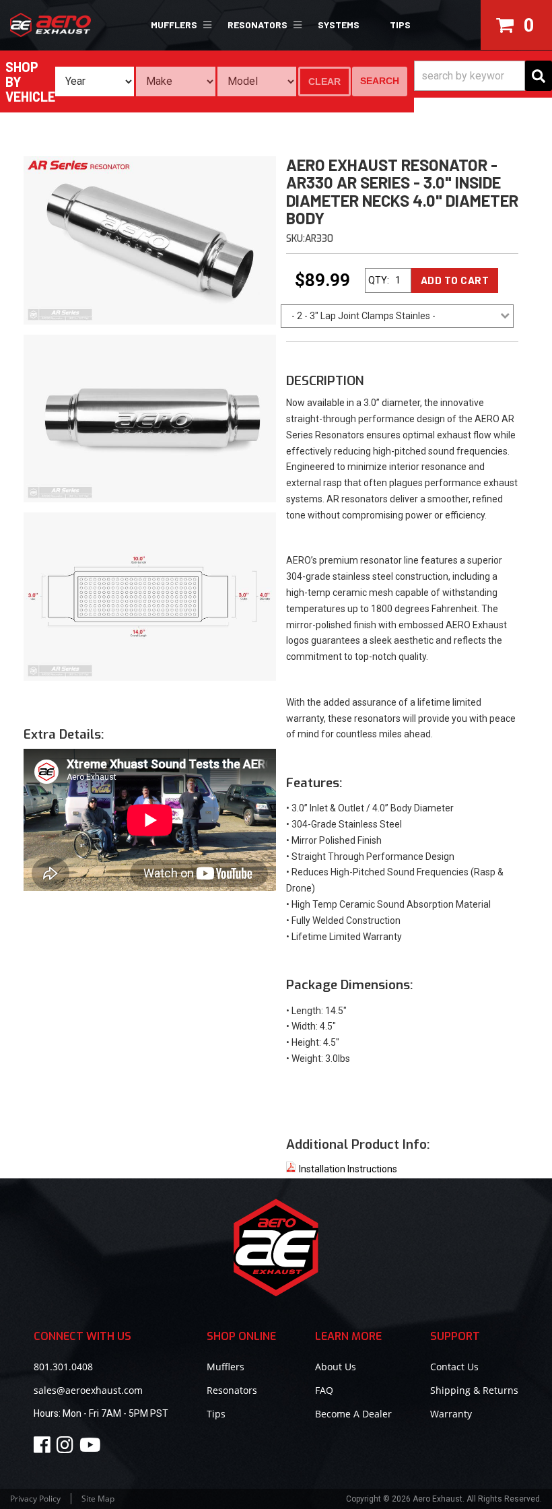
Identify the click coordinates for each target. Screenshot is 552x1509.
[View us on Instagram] (67, 1448)
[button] (179, 24)
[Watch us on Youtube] (92, 1448)
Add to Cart (455, 280)
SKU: (295, 238)
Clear (324, 81)
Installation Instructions (348, 1169)
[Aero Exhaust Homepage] (69, 25)
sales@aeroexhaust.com (88, 1390)
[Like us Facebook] (44, 1448)
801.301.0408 (63, 1366)
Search (379, 80)
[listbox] (94, 81)
